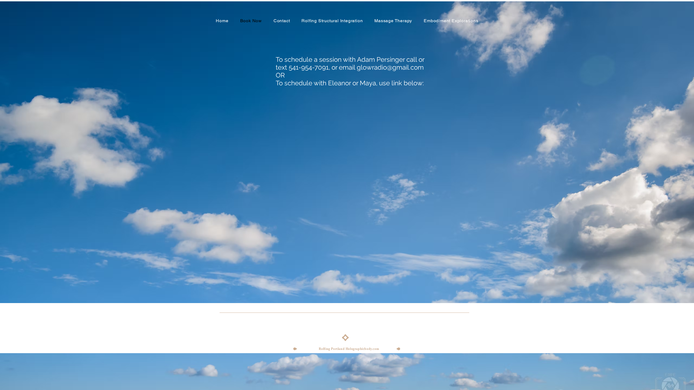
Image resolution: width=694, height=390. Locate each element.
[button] (332, 20)
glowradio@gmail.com (390, 67)
